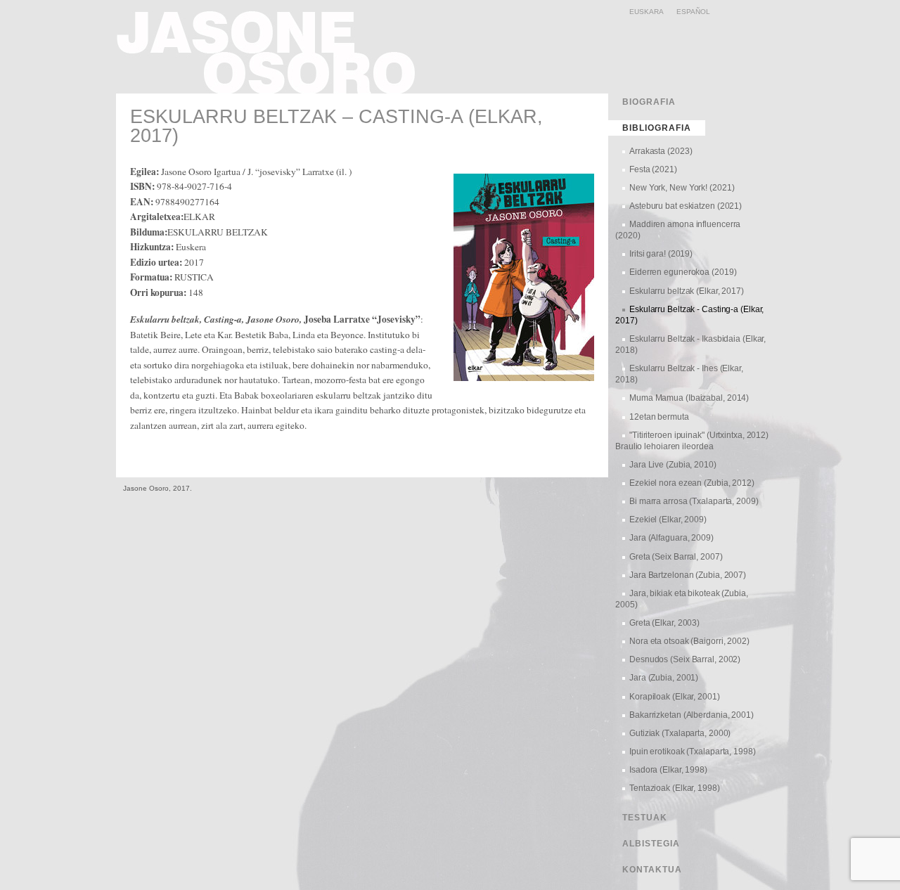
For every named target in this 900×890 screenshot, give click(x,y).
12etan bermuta (659, 417)
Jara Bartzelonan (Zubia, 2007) (687, 575)
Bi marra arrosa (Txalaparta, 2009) (694, 501)
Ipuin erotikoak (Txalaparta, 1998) (692, 751)
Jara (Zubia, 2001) (663, 677)
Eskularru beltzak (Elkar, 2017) (686, 291)
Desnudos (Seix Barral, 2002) (684, 659)
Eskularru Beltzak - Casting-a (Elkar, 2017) (689, 315)
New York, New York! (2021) (681, 187)
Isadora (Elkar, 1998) (668, 770)
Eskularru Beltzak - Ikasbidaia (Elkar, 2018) (690, 344)
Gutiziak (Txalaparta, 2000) (680, 733)
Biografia (649, 102)
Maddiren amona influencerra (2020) (677, 230)
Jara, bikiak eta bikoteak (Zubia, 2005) (681, 599)
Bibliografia (656, 128)
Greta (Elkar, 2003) (664, 623)
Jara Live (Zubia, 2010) (672, 464)
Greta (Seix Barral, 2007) (676, 557)
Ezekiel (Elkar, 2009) (668, 519)
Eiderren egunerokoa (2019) (682, 272)
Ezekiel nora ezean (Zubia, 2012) (691, 483)
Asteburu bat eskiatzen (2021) (685, 206)
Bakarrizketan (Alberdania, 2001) (691, 715)
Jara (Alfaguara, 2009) (671, 538)
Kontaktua (652, 869)
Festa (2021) (653, 169)
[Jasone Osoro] (271, 88)
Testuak (644, 817)
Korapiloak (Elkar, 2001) (674, 696)
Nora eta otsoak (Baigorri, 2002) (689, 641)
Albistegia (651, 843)
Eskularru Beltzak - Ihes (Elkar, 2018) (679, 374)
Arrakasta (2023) (660, 151)
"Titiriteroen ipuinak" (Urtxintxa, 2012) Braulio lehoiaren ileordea (692, 441)
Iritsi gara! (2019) (661, 254)
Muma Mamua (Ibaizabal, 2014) (689, 398)
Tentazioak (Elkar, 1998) (674, 788)
